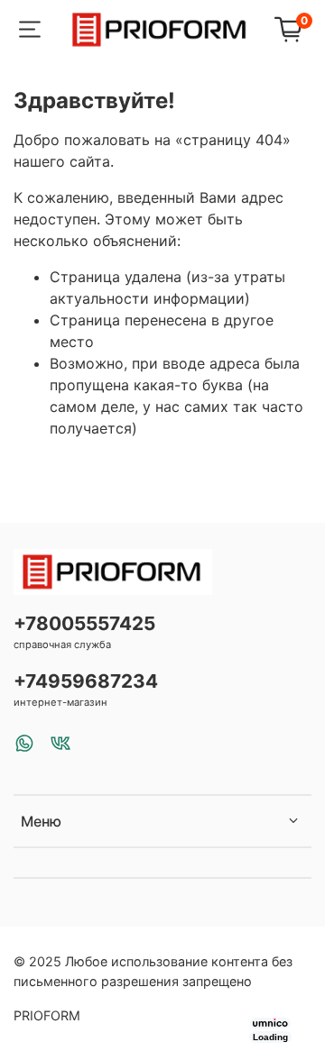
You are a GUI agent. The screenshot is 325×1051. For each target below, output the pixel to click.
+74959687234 (86, 681)
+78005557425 (84, 623)
